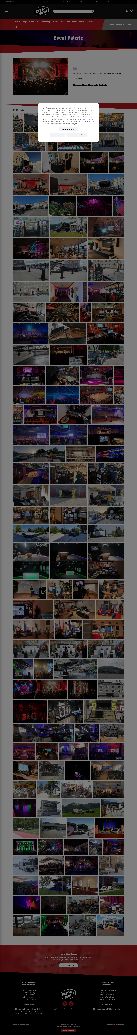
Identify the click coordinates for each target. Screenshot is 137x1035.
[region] (68, 122)
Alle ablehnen (57, 135)
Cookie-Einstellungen (68, 129)
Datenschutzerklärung (86, 121)
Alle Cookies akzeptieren (76, 135)
